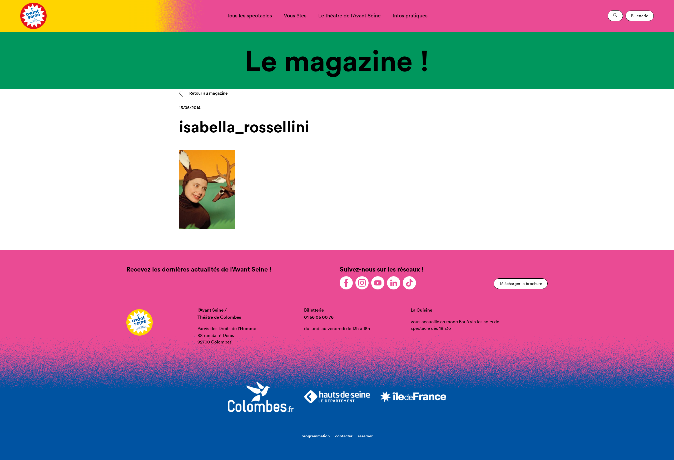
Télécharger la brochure (520, 283)
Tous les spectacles (249, 15)
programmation (315, 436)
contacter (344, 436)
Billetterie (639, 15)
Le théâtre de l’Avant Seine (349, 15)
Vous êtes (295, 15)
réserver (365, 436)
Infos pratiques (410, 15)
